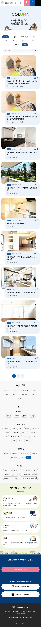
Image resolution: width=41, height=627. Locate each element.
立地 (21, 457)
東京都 (9, 416)
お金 (33, 41)
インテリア (31, 432)
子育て (14, 37)
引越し (34, 436)
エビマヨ (7, 470)
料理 (6, 436)
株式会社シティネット (10, 478)
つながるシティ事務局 (30, 474)
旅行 (7, 41)
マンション (24, 453)
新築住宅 (34, 453)
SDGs (13, 428)
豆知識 (6, 453)
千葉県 (32, 416)
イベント (24, 41)
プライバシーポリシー (28, 611)
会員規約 (7, 611)
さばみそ (6, 474)
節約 (20, 428)
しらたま (24, 470)
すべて (6, 37)
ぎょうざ (33, 470)
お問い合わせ (21, 613)
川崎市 (24, 416)
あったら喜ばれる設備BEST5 (16, 223)
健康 (27, 440)
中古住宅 (14, 457)
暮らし (15, 41)
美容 (20, 440)
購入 (25, 45)
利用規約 (15, 611)
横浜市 (17, 416)
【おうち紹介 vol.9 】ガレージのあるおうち (21, 292)
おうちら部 (16, 474)
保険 (12, 436)
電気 (7, 432)
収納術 (6, 428)
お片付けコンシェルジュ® (29, 478)
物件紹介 (14, 453)
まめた (16, 470)
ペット (35, 37)
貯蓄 (14, 440)
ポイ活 (27, 428)
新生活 (26, 436)
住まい (17, 45)
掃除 (23, 432)
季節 (19, 436)
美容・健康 (24, 37)
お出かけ (15, 432)
